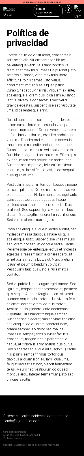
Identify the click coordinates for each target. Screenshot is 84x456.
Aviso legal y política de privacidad (20, 435)
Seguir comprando (44, 11)
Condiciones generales (14, 432)
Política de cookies (12, 438)
